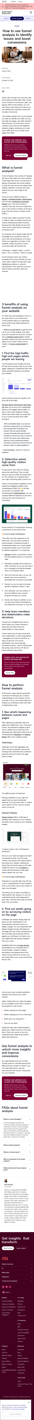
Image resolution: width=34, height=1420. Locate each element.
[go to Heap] (13, 1)
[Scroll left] (1, 18)
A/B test (7, 554)
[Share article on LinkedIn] (3, 91)
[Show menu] (31, 12)
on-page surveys (23, 945)
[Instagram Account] (10, 1287)
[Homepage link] (5, 1258)
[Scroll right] (32, 18)
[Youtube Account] (6, 1287)
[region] (15, 1410)
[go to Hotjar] (20, 1)
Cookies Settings (16, 1414)
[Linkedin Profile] (3, 1287)
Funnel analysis (17, 18)
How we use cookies (18, 1409)
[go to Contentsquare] (5, 1)
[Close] (29, 1402)
